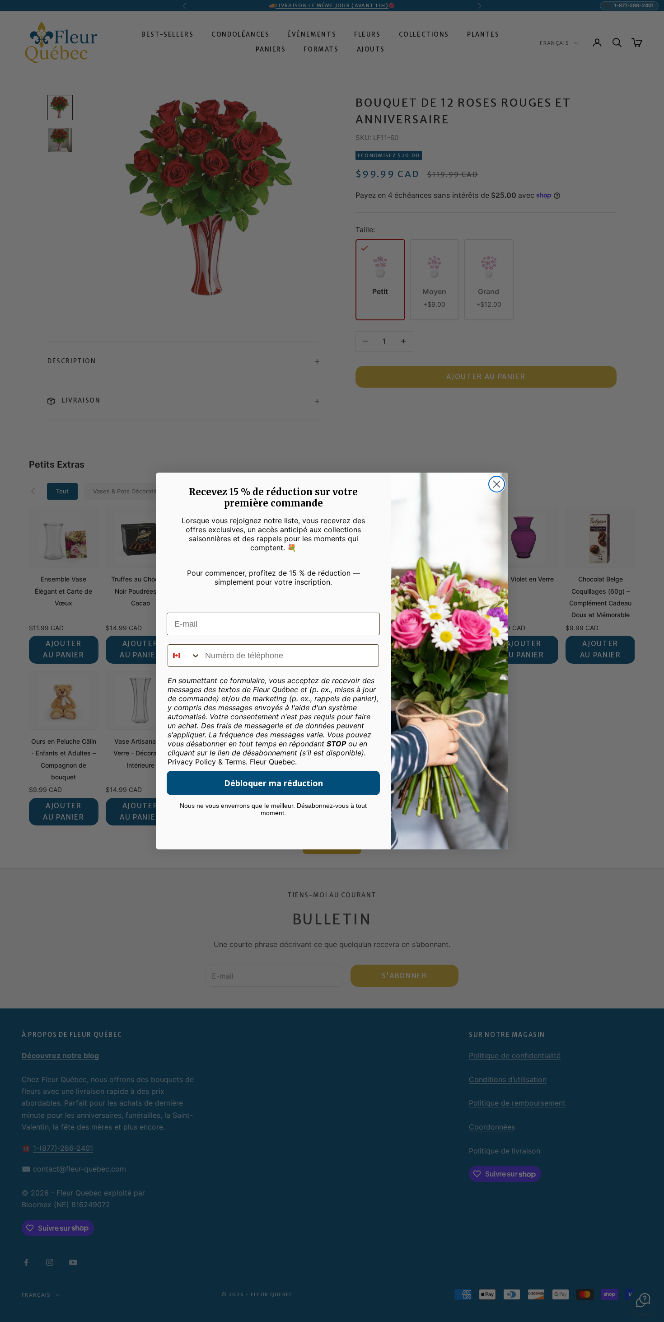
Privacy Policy (192, 761)
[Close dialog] (497, 484)
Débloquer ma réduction (273, 783)
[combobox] (184, 655)
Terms (235, 761)
